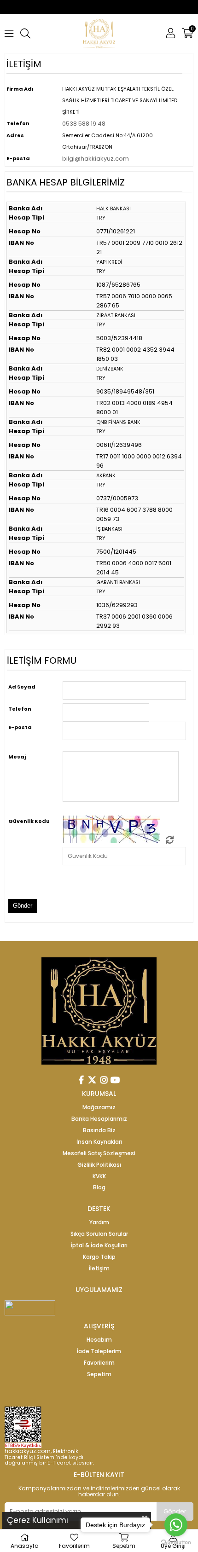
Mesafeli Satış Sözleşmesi (99, 1153)
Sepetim (99, 1374)
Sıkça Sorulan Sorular (99, 1234)
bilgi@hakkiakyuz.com (95, 158)
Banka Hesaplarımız (99, 1119)
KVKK (99, 1176)
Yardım (99, 1222)
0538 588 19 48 (83, 123)
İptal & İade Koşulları (99, 1245)
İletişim (99, 1268)
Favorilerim (99, 1363)
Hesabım (99, 1340)
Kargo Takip (99, 1257)
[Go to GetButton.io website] (176, 1543)
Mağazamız (99, 1107)
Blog (99, 1187)
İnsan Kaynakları (99, 1142)
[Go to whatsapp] (175, 1524)
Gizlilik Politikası (99, 1165)
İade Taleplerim (99, 1351)
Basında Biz (99, 1130)
